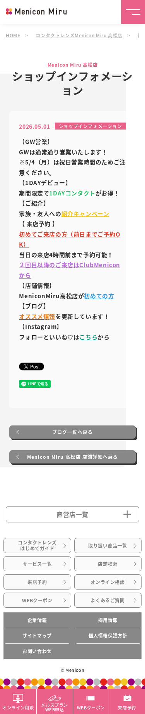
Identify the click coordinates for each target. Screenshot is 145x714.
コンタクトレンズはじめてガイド (37, 545)
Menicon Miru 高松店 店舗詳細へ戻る (72, 456)
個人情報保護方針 (108, 635)
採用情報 (108, 620)
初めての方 (99, 296)
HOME (13, 35)
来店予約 (37, 582)
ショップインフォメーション (90, 126)
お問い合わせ (37, 651)
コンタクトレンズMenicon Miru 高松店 (79, 35)
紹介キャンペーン (85, 213)
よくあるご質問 (107, 600)
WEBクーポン (37, 600)
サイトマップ (37, 635)
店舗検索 (107, 563)
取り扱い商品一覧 (107, 545)
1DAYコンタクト (72, 193)
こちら (88, 337)
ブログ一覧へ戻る (72, 432)
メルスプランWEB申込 (54, 707)
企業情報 (37, 620)
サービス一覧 (37, 563)
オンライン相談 (107, 582)
